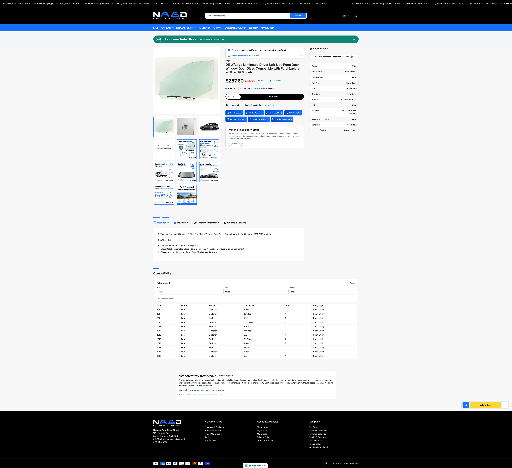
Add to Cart (485, 405)
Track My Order (212, 434)
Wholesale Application (235, 28)
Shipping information (208, 222)
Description (163, 222)
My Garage (217, 28)
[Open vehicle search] (300, 50)
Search (298, 16)
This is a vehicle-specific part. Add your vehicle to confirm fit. (260, 50)
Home (155, 28)
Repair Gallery (268, 28)
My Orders (262, 434)
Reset (352, 283)
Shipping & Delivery (214, 427)
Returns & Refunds (236, 222)
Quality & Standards (318, 437)
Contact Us (235, 144)
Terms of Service (265, 440)
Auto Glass (166, 28)
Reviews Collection (318, 434)
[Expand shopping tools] (505, 405)
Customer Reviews (318, 430)
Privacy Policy (264, 437)
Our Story (253, 28)
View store (269, 105)
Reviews (183, 222)
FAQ (207, 437)
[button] (347, 15)
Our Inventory (315, 440)
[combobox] (256, 16)
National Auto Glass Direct (349, 463)
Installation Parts (185, 28)
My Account (204, 28)
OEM (227, 61)
